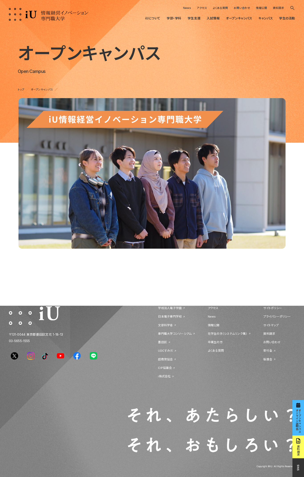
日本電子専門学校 (170, 316)
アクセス (202, 7)
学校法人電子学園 (170, 308)
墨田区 (162, 342)
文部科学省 (165, 325)
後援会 (267, 359)
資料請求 (278, 7)
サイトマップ (271, 325)
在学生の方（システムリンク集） (227, 333)
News (187, 7)
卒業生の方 (215, 342)
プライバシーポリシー (277, 316)
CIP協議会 (165, 367)
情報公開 (261, 7)
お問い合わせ (242, 7)
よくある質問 (220, 7)
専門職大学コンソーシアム (175, 333)
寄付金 (267, 350)
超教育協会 (165, 359)
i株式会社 (164, 376)
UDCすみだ (165, 350)
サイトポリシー (272, 308)
